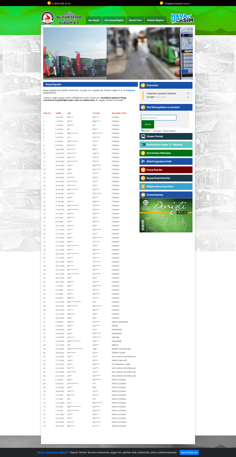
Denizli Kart (135, 20)
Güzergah (157, 131)
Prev (49, 53)
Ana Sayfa (93, 20)
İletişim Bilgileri (155, 20)
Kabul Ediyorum (189, 452)
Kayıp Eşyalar (53, 84)
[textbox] (158, 117)
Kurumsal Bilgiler (114, 20)
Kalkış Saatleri (169, 131)
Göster (148, 124)
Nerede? (146, 131)
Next (187, 53)
